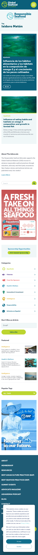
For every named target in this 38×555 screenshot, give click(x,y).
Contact (5, 504)
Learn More (5, 175)
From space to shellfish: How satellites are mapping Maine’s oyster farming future (10, 351)
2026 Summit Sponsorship (19, 253)
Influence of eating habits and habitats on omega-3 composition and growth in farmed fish (17, 123)
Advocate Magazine (11, 489)
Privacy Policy (25, 523)
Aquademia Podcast (11, 494)
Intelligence (5, 347)
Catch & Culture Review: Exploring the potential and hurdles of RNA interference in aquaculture (10, 364)
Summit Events (8, 485)
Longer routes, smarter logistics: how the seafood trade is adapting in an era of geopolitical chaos (12, 378)
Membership (7, 465)
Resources (6, 470)
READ (7, 86)
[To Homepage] (9, 4)
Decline (19, 546)
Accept (19, 541)
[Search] (34, 183)
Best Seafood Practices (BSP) (15, 480)
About (4, 461)
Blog (3, 499)
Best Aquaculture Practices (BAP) (17, 475)
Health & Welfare (7, 359)
